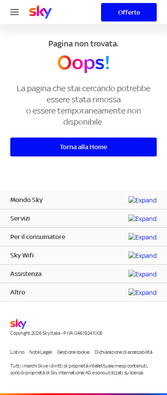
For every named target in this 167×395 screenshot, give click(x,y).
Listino (17, 352)
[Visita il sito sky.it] (40, 12)
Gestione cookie (73, 352)
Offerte (129, 12)
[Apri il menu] (14, 11)
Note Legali (40, 352)
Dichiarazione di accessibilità (123, 352)
